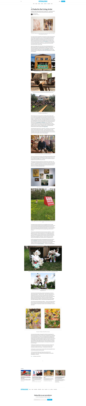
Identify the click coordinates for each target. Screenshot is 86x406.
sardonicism (43, 122)
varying (37, 122)
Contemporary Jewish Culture (37, 356)
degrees (40, 122)
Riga (38, 158)
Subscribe (63, 1)
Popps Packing (46, 126)
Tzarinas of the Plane (41, 243)
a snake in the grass (47, 91)
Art (31, 7)
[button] (51, 3)
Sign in (60, 1)
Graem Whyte (47, 49)
